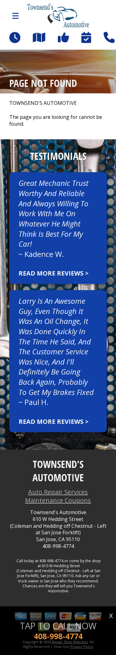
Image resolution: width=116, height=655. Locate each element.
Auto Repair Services (58, 492)
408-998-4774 (58, 546)
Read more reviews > (53, 273)
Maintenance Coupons (58, 500)
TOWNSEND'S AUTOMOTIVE (43, 103)
